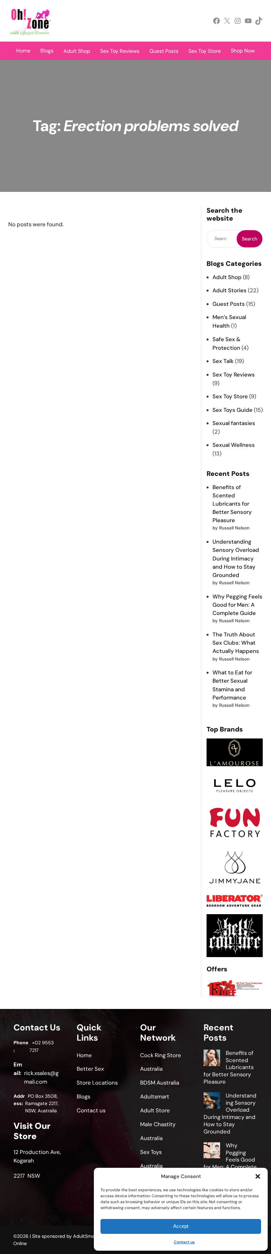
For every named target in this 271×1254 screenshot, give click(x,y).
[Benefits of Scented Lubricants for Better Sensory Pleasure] (212, 1059)
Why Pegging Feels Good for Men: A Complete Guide (237, 605)
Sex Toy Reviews (234, 374)
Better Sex (90, 1068)
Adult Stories (230, 290)
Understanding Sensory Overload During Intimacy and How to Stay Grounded (236, 558)
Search (249, 239)
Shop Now (243, 50)
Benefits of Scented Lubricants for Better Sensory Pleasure (232, 504)
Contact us (184, 1242)
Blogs (47, 50)
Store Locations (97, 1082)
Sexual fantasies (234, 423)
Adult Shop (227, 277)
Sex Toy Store (230, 396)
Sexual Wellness (234, 444)
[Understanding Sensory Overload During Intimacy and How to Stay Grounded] (212, 1101)
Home (23, 50)
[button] (257, 1176)
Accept (180, 1226)
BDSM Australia (159, 1082)
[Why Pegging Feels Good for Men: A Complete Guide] (212, 1151)
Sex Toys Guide (232, 409)
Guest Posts (229, 303)
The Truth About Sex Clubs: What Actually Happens (236, 643)
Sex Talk (223, 361)
